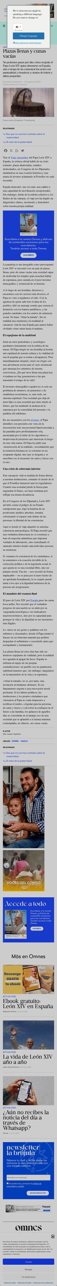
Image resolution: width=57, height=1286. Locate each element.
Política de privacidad (24, 1282)
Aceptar (28, 1261)
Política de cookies (10, 1282)
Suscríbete (28, 255)
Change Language (28, 35)
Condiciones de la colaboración (43, 1282)
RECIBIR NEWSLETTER (38, 1193)
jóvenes (35, 419)
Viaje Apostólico (19, 157)
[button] (52, 1236)
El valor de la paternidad (19, 142)
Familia (6, 47)
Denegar (28, 1269)
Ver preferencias (29, 1276)
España (35, 600)
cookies (21, 1186)
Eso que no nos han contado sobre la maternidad (25, 136)
